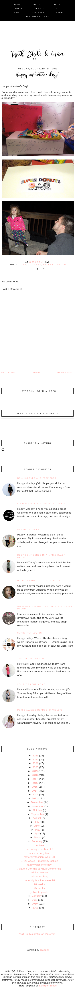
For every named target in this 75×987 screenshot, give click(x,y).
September (37, 814)
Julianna (35, 264)
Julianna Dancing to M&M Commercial (39, 868)
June (37, 825)
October (37, 810)
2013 (35, 794)
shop (59, 12)
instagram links (37, 16)
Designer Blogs (48, 985)
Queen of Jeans (28, 529)
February (37, 841)
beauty (39, 8)
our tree (39, 845)
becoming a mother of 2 (39, 849)
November (38, 806)
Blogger (44, 949)
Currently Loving (29, 633)
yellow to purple (39, 892)
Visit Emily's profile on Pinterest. (37, 933)
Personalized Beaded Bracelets (39, 710)
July (37, 821)
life (59, 8)
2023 (35, 755)
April (37, 833)
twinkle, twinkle (39, 872)
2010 (35, 903)
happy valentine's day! (39, 864)
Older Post (9, 372)
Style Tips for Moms (31, 684)
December (37, 802)
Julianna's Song (39, 876)
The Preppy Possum (30, 658)
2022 (35, 759)
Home (37, 372)
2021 (35, 763)
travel (18, 8)
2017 (35, 778)
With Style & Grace (37, 54)
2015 (35, 786)
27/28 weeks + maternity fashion (39, 860)
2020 (35, 767)
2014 (35, 790)
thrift (16, 12)
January (37, 895)
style (57, 4)
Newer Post (65, 372)
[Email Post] (47, 262)
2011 (35, 899)
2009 (35, 907)
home (18, 4)
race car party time (39, 853)
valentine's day (55, 264)
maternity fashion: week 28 (39, 856)
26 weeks (39, 884)
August (37, 817)
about (37, 4)
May (37, 829)
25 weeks (39, 888)
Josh (23, 264)
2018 (35, 775)
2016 (35, 782)
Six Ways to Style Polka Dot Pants (41, 503)
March (37, 837)
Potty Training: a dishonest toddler (42, 581)
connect (38, 12)
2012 (35, 798)
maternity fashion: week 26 (39, 880)
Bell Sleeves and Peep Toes (36, 478)
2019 (35, 771)
